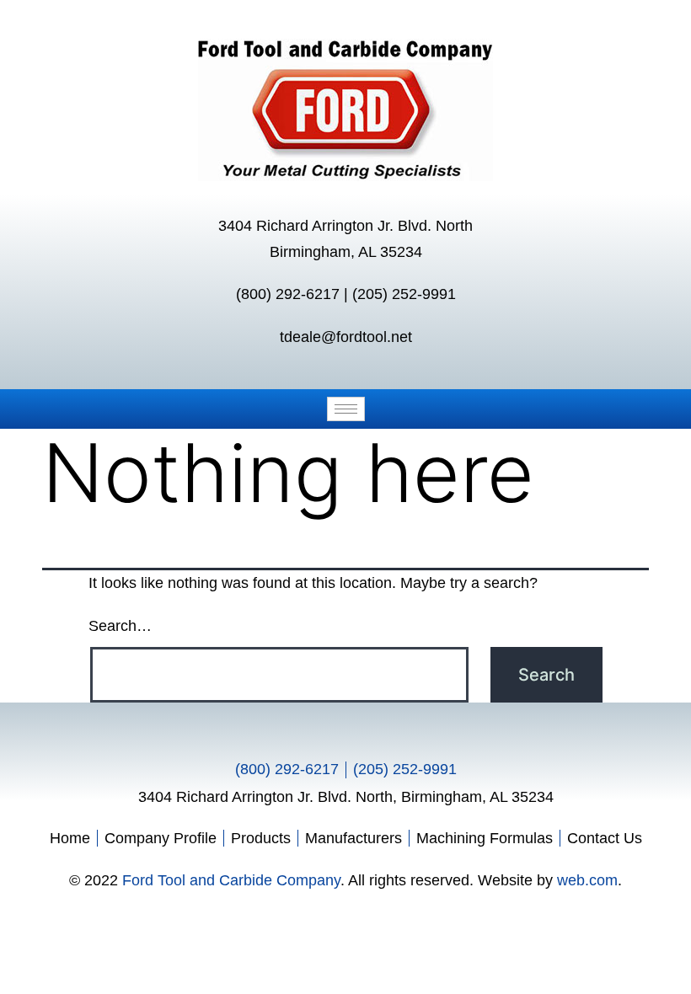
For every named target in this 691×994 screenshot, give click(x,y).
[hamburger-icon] (346, 409)
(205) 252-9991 (404, 294)
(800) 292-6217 (288, 294)
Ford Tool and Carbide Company (231, 880)
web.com (587, 880)
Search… (120, 625)
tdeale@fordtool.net (346, 337)
